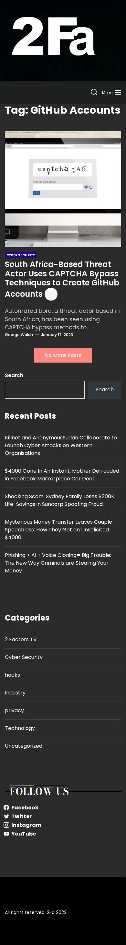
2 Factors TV (21, 639)
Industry (15, 692)
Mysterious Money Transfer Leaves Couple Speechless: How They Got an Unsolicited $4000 (58, 529)
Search (14, 375)
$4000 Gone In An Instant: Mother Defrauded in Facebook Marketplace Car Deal (62, 474)
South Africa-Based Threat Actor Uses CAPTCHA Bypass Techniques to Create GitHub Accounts (62, 279)
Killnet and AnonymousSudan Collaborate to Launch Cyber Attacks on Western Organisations (61, 445)
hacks (12, 675)
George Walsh (19, 334)
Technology (20, 728)
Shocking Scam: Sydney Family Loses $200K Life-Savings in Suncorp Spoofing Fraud (59, 500)
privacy (14, 710)
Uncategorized (23, 746)
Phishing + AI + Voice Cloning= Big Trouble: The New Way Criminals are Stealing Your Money (58, 562)
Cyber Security (24, 657)
